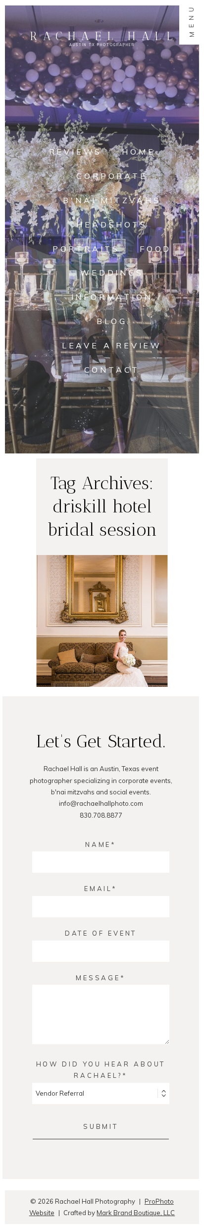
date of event (101, 933)
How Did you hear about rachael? (101, 1069)
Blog (112, 321)
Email (98, 889)
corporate (111, 176)
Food (155, 249)
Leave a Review (112, 345)
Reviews (75, 152)
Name (98, 844)
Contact (112, 370)
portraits (86, 249)
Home (138, 152)
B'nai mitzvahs (111, 200)
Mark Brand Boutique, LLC (136, 1213)
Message (98, 978)
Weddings (111, 273)
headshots (111, 224)
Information (112, 297)
